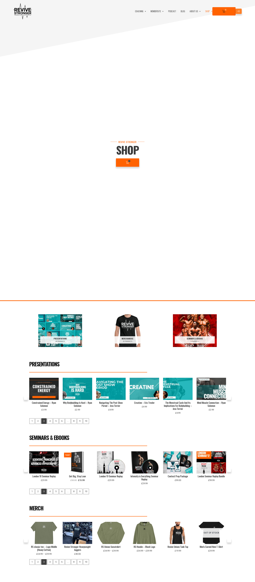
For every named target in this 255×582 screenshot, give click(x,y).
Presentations (44, 364)
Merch (36, 508)
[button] (26, 398)
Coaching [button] (139, 11)
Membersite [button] (156, 11)
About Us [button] (194, 11)
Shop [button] (207, 11)
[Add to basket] (56, 388)
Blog (183, 11)
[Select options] (56, 532)
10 (86, 421)
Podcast (172, 11)
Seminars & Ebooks (49, 438)
